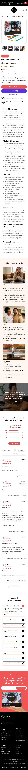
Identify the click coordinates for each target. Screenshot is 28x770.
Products (8, 16)
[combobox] (20, 454)
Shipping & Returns (5, 751)
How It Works (19, 753)
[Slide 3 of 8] (16, 48)
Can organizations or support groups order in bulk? (12, 663)
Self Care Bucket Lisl (6, 733)
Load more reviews (14, 586)
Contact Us (4, 747)
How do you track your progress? (11, 647)
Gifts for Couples (19, 733)
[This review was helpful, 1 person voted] (21, 476)
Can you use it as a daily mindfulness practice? (12, 652)
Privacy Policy (5, 767)
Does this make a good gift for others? (11, 631)
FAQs (2, 749)
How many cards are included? (11, 620)
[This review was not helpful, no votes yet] (23, 476)
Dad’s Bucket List (5, 737)
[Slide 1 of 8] (4, 48)
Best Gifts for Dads (20, 735)
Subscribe (21, 688)
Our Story (18, 747)
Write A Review (14, 443)
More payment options (14, 94)
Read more (21, 521)
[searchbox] (8, 450)
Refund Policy (22, 767)
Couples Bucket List (6, 732)
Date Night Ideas (19, 736)
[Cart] (26, 10)
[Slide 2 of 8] (10, 48)
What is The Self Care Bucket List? (12, 605)
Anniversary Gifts (19, 738)
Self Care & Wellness (20, 740)
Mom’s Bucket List (5, 735)
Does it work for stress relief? (11, 658)
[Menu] (1, 10)
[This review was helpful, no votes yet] (21, 495)
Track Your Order (5, 753)
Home (2, 16)
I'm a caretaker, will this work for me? (12, 641)
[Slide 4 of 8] (22, 48)
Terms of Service (14, 767)
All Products (4, 739)
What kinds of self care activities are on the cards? (12, 625)
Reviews (17, 751)
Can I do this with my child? (10, 636)
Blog (17, 749)
